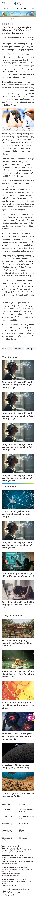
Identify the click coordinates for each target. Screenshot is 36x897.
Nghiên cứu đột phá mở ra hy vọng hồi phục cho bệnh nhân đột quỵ (16, 514)
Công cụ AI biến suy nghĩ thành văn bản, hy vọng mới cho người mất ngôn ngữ (17, 385)
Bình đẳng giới (7, 824)
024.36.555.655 (7, 832)
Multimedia (23, 824)
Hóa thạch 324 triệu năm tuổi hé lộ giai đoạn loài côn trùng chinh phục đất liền (18, 674)
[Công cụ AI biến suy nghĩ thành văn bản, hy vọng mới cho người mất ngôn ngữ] (18, 370)
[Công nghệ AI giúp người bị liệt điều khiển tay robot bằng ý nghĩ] (18, 561)
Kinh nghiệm (19, 19)
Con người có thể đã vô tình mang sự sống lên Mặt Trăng (16, 766)
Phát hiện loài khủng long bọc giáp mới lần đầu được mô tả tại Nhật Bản (17, 643)
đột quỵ (29, 349)
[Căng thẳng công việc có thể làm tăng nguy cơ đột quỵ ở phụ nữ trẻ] (18, 590)
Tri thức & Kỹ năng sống (26, 818)
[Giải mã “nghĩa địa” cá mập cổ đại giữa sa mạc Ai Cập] (18, 781)
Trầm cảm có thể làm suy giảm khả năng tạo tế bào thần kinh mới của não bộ (17, 736)
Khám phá (28, 19)
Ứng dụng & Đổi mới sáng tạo (26, 810)
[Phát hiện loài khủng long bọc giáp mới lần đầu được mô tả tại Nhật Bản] (18, 628)
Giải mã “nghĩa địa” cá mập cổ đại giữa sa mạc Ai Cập (18, 794)
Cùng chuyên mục (12, 615)
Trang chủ (6, 8)
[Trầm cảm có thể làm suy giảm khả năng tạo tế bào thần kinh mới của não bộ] (18, 721)
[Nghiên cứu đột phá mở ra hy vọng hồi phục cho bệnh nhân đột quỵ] (18, 499)
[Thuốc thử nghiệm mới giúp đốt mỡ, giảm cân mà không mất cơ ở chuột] (18, 690)
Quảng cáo (22, 832)
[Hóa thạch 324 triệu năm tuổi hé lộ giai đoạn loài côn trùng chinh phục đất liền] (18, 659)
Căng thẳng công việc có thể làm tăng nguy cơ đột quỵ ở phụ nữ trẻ (18, 605)
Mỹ (10, 349)
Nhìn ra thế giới (7, 19)
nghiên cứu (19, 349)
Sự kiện (15, 8)
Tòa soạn (24, 838)
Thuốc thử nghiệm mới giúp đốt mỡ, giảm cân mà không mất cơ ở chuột (18, 705)
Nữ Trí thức (24, 8)
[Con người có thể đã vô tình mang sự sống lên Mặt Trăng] (18, 753)
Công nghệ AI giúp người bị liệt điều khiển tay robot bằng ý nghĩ (18, 574)
